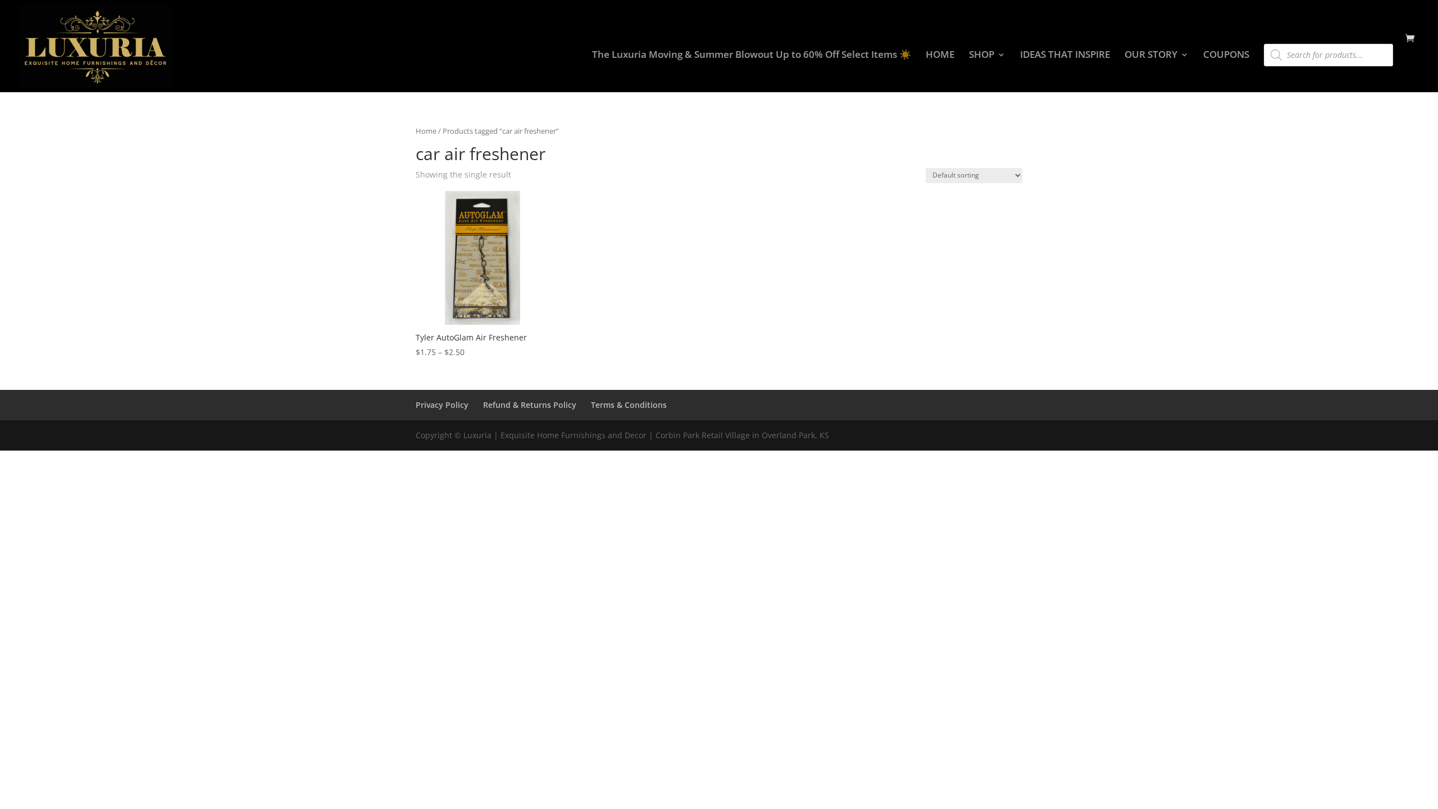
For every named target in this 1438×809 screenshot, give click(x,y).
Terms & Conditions (629, 404)
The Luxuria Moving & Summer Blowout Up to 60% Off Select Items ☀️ (751, 56)
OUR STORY (1151, 56)
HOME (940, 56)
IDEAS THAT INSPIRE (1065, 56)
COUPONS (1226, 56)
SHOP (981, 56)
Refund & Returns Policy (529, 404)
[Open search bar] (1269, 39)
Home (426, 131)
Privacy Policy (442, 404)
